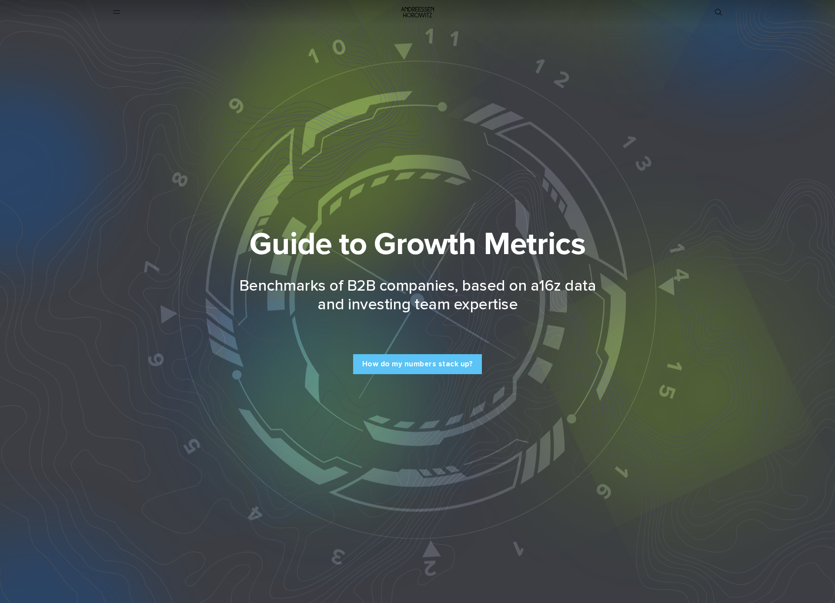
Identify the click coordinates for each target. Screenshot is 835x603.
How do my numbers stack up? (417, 363)
